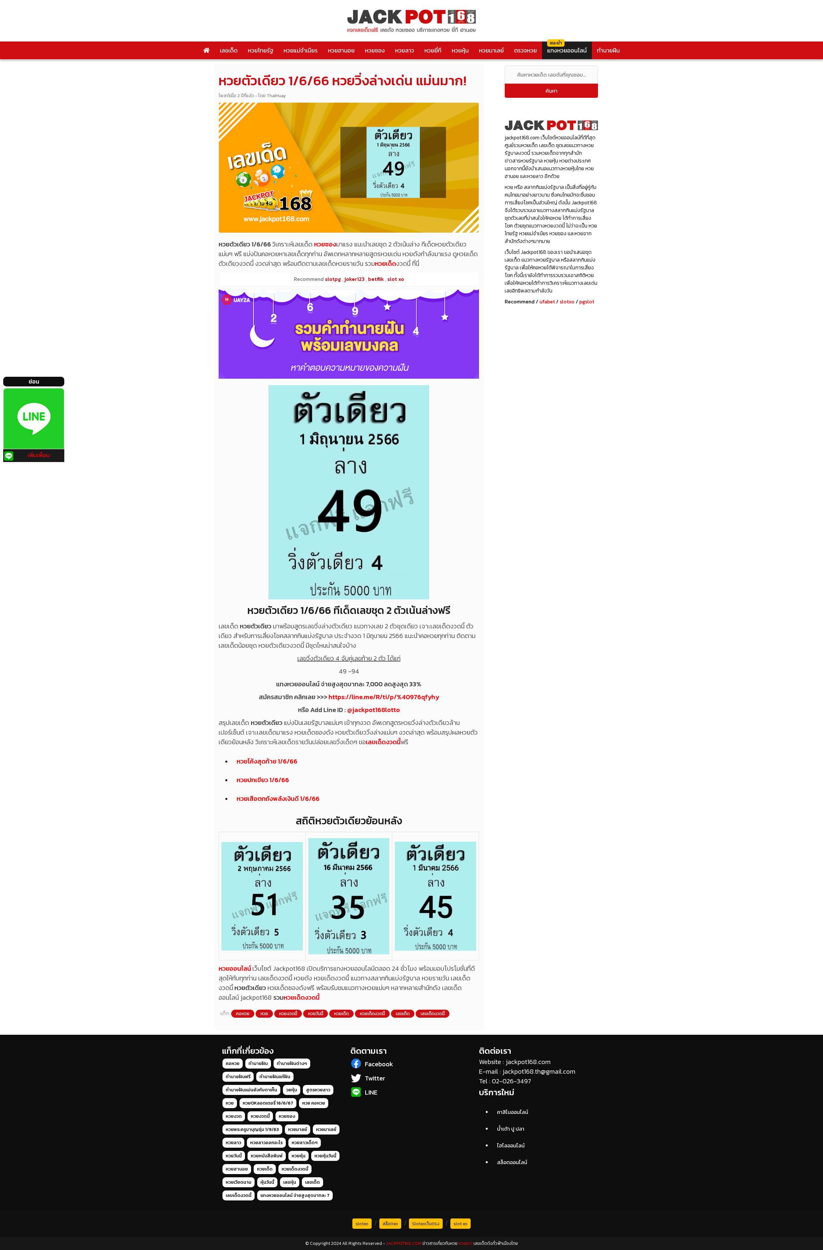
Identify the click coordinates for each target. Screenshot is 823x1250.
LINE (371, 1092)
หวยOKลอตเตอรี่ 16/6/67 (268, 1103)
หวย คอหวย (313, 1103)
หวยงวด (234, 1116)
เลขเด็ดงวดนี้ (383, 742)
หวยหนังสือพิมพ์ (267, 1156)
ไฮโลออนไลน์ (511, 1145)
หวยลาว (404, 50)
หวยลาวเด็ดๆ (305, 1142)
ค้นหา (551, 91)
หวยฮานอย (341, 50)
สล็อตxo (390, 1223)
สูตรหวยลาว (318, 1090)
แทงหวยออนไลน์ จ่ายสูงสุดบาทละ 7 (295, 1195)
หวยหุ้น (460, 50)
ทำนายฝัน (608, 50)
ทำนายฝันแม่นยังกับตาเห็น (251, 1090)
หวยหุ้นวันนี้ (325, 1156)
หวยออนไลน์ (235, 968)
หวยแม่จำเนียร (301, 50)
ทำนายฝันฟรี (238, 1076)
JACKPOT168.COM (403, 1243)
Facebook (379, 1064)
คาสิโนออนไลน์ (512, 1112)
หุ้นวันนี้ (267, 1182)
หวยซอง (375, 50)
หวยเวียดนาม (238, 1182)
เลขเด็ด (229, 50)
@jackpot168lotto (373, 710)
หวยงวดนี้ (288, 1013)
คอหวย (242, 1013)
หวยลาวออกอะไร (266, 1142)
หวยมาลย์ (297, 1129)
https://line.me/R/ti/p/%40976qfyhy (384, 697)
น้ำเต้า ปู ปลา (510, 1129)
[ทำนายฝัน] (349, 334)
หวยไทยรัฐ (260, 50)
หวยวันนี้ (315, 1013)
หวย (264, 1013)
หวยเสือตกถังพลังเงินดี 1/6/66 (278, 798)
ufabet (547, 301)
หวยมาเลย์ (491, 50)
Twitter (375, 1078)
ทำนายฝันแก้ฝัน (274, 1076)
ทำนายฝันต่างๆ (292, 1063)
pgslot (586, 301)
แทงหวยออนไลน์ (567, 50)
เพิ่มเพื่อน (39, 455)
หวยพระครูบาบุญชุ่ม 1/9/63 (252, 1129)
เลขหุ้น (289, 1182)
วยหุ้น (291, 1090)
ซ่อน (34, 381)
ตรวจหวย (525, 50)
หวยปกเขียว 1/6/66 (263, 780)
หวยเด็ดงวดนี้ (302, 997)
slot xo (460, 1223)
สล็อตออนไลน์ (512, 1162)
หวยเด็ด (385, 263)
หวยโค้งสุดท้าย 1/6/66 (267, 761)
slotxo (567, 301)
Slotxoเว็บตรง (425, 1223)
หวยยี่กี (432, 50)
